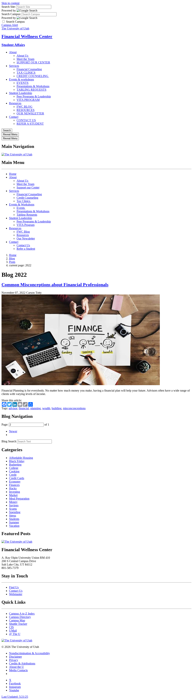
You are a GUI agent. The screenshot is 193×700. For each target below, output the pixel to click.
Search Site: (9, 6)
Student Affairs (13, 45)
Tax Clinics (24, 201)
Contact (13, 116)
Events (21, 207)
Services (14, 65)
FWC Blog (23, 231)
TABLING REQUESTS (31, 89)
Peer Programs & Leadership (34, 96)
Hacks (13, 488)
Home (12, 173)
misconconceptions (74, 408)
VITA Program (25, 224)
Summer (14, 522)
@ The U (14, 634)
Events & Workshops (21, 204)
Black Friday (17, 461)
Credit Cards (16, 478)
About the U (16, 666)
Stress (12, 515)
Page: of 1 (25, 424)
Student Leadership (20, 93)
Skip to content (10, 3)
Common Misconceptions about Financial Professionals (55, 284)
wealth (46, 408)
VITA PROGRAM (28, 99)
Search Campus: (11, 14)
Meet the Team (25, 59)
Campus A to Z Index (22, 613)
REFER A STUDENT (30, 123)
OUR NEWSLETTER (30, 113)
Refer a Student (26, 248)
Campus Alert (10, 25)
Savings (13, 505)
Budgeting (15, 464)
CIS (11, 627)
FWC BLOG (24, 106)
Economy (15, 481)
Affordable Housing (21, 457)
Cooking (14, 471)
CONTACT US (26, 120)
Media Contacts (18, 670)
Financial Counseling (29, 69)
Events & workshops (21, 79)
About (13, 52)
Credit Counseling (27, 197)
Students (14, 519)
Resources (15, 103)
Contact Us (23, 245)
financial (24, 408)
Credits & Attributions (22, 663)
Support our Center (28, 187)
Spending (14, 512)
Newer (13, 431)
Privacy (13, 660)
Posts (12, 261)
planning (35, 408)
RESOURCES (25, 110)
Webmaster (15, 594)
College (13, 468)
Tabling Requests (27, 214)
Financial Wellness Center (27, 36)
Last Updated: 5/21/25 (15, 696)
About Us (22, 55)
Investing (14, 491)
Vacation (14, 525)
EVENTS (22, 82)
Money (13, 502)
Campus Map (17, 620)
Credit (12, 474)
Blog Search (9, 441)
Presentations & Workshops (33, 86)
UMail (13, 630)
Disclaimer (15, 656)
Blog (12, 258)
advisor (13, 408)
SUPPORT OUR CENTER (33, 62)
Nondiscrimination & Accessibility (29, 653)
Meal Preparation (19, 498)
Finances (14, 485)
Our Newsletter (26, 238)
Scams (13, 508)
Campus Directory (20, 617)
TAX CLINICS (26, 72)
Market (13, 495)
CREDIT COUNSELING (33, 76)
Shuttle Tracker (18, 623)
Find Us (14, 587)
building (56, 408)
